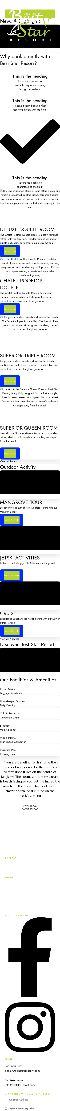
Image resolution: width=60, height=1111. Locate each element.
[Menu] (7, 54)
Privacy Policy (27, 1108)
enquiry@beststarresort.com (22, 1071)
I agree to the (21, 1108)
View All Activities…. (11, 639)
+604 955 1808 (19, 884)
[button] (4, 405)
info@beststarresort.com (20, 1085)
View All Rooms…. (10, 461)
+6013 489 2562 (15, 911)
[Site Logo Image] (30, 25)
